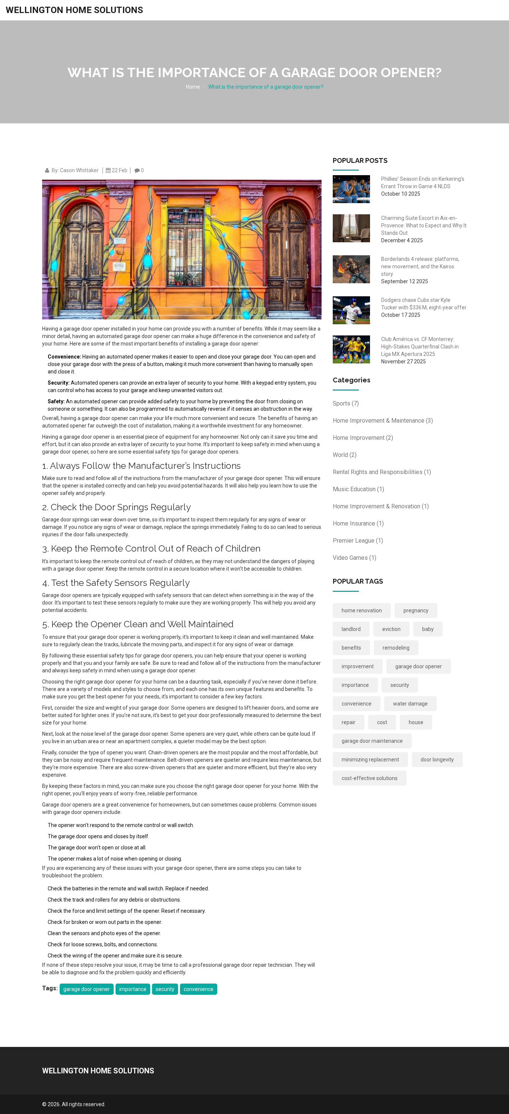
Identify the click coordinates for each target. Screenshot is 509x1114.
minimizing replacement (370, 760)
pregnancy (416, 610)
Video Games (354, 557)
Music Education (358, 489)
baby (428, 629)
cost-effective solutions (370, 778)
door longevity (437, 760)
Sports (346, 403)
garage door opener (86, 989)
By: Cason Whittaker (75, 170)
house (416, 722)
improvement (358, 666)
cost (382, 722)
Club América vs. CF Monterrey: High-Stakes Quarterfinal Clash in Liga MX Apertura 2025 (420, 346)
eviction (391, 629)
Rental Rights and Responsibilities (382, 472)
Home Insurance (358, 523)
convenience (199, 989)
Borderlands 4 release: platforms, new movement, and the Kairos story (420, 266)
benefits (351, 648)
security (165, 989)
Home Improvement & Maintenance (383, 420)
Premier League (358, 540)
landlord (351, 629)
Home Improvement (363, 437)
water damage (410, 704)
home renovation (362, 610)
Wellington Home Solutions (74, 10)
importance (132, 989)
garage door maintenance (372, 741)
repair (348, 722)
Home (193, 87)
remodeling (396, 648)
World (345, 454)
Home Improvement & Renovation (381, 506)
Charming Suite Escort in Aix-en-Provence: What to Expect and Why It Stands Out (424, 225)
